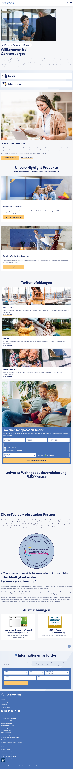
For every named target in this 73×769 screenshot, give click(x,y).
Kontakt (3, 761)
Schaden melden (5, 749)
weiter (16, 683)
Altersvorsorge (5, 728)
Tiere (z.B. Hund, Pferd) (12, 447)
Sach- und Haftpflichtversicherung (10, 737)
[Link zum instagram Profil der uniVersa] (5, 711)
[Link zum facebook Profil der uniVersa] (2, 711)
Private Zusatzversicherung (8, 721)
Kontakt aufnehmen (10, 158)
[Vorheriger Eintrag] (3, 646)
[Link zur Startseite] (8, 3)
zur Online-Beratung (27, 157)
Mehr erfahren (7, 314)
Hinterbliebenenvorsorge (7, 725)
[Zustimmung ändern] (3, 760)
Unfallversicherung (6, 732)
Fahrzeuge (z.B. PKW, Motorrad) (14, 450)
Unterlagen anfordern (6, 754)
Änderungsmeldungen (6, 751)
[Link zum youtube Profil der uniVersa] (19, 711)
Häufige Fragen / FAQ (6, 758)
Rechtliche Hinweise (22, 765)
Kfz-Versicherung (5, 735)
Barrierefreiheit (33, 765)
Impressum (4, 765)
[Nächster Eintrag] (69, 646)
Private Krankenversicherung (8, 718)
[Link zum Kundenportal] (66, 3)
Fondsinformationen (6, 730)
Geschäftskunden (5, 740)
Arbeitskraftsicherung (6, 723)
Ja (47, 455)
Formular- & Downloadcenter (8, 756)
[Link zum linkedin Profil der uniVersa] (9, 711)
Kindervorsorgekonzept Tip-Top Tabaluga (11, 742)
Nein (52, 455)
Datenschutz (11, 765)
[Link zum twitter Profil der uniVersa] (16, 711)
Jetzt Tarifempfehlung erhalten (36, 460)
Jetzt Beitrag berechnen (13, 217)
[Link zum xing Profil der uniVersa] (12, 711)
